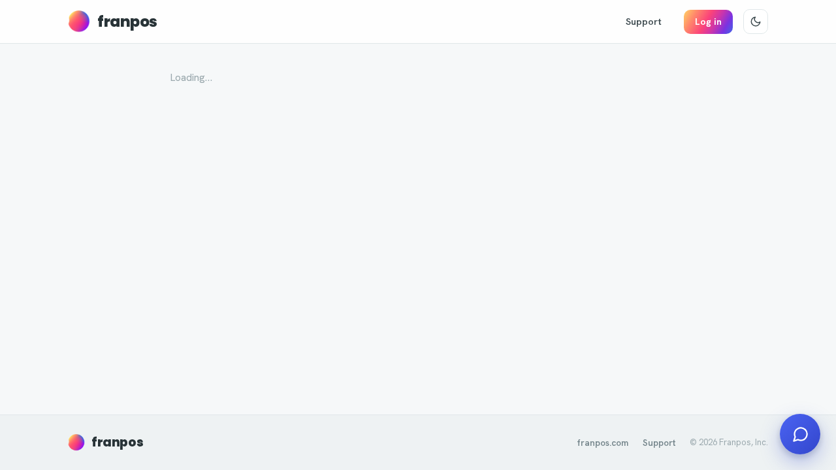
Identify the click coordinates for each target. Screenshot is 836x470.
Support (644, 21)
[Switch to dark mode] (755, 21)
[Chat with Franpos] (800, 434)
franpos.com (602, 442)
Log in (708, 21)
